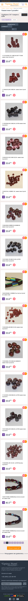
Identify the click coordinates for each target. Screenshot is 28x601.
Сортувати (3, 24)
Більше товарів (13, 548)
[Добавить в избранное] (25, 34)
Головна (3, 8)
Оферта (23, 594)
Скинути (14, 19)
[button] (12, 24)
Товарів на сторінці (6, 29)
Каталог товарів (9, 8)
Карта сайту (18, 594)
